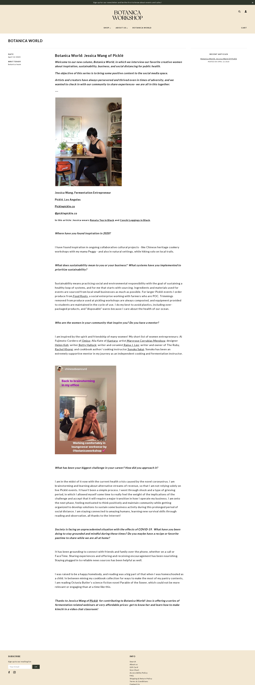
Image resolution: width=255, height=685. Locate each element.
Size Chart (134, 670)
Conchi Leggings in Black (135, 220)
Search (133, 661)
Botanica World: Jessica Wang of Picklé (89, 55)
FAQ (132, 676)
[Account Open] (245, 11)
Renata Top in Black (102, 220)
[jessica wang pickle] (88, 141)
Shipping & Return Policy (141, 678)
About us (134, 664)
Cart (244, 28)
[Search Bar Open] (239, 11)
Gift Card (134, 667)
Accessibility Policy (139, 673)
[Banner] (127, 15)
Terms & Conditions (139, 681)
